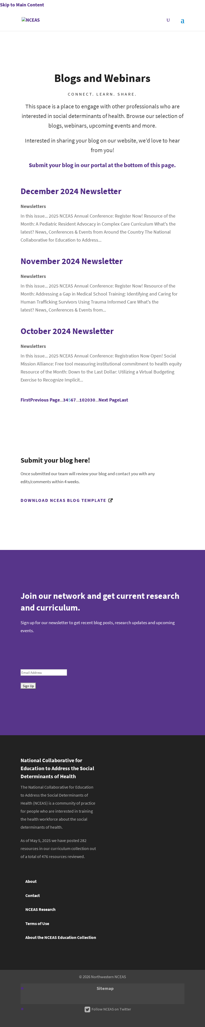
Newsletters (33, 206)
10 (82, 400)
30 (92, 400)
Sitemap (105, 988)
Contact (32, 895)
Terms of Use (37, 923)
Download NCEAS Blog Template (63, 500)
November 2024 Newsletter (72, 261)
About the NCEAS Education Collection (60, 937)
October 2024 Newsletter (67, 331)
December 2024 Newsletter (71, 191)
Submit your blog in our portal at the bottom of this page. (102, 165)
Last (123, 400)
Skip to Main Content (22, 5)
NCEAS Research (40, 909)
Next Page (108, 400)
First (25, 400)
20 (87, 400)
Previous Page (45, 400)
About (31, 881)
